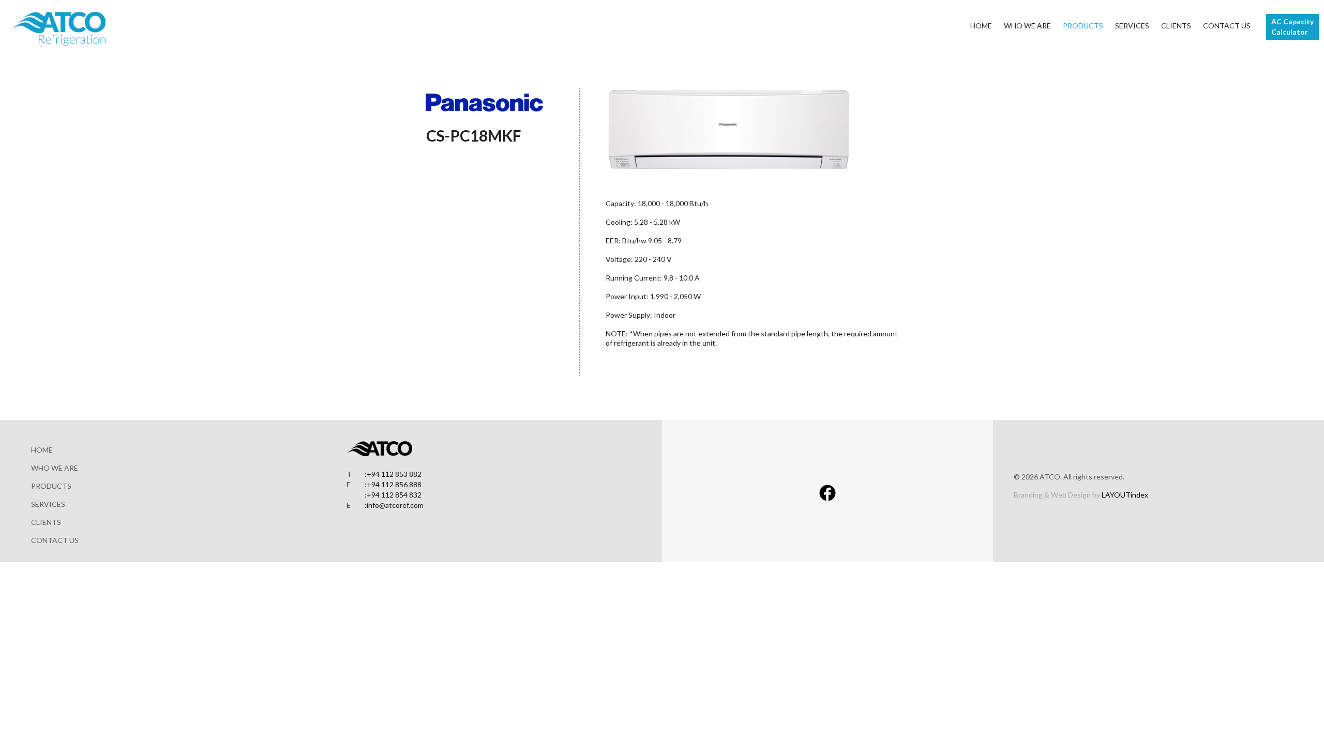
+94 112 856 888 (394, 484)
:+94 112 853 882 (393, 474)
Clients (1176, 25)
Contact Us (1227, 25)
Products (1083, 25)
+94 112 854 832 (394, 494)
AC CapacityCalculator (1292, 26)
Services (1132, 25)
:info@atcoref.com (394, 505)
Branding (1028, 494)
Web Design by (1099, 494)
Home (981, 25)
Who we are (1027, 25)
